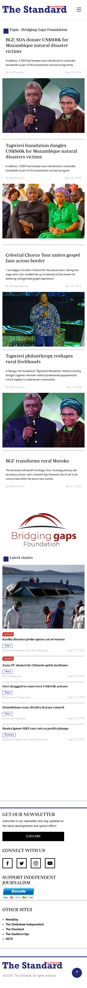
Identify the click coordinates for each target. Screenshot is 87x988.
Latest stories (21, 557)
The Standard (15, 929)
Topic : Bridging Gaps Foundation (38, 29)
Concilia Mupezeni (38, 739)
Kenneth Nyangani (16, 718)
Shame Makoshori (16, 650)
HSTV (9, 939)
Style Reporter (17, 387)
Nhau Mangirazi (39, 650)
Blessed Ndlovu (14, 739)
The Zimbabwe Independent (25, 924)
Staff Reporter (17, 72)
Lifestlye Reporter (19, 286)
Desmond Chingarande (18, 697)
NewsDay (12, 919)
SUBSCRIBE (33, 836)
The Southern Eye (17, 934)
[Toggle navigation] (79, 10)
